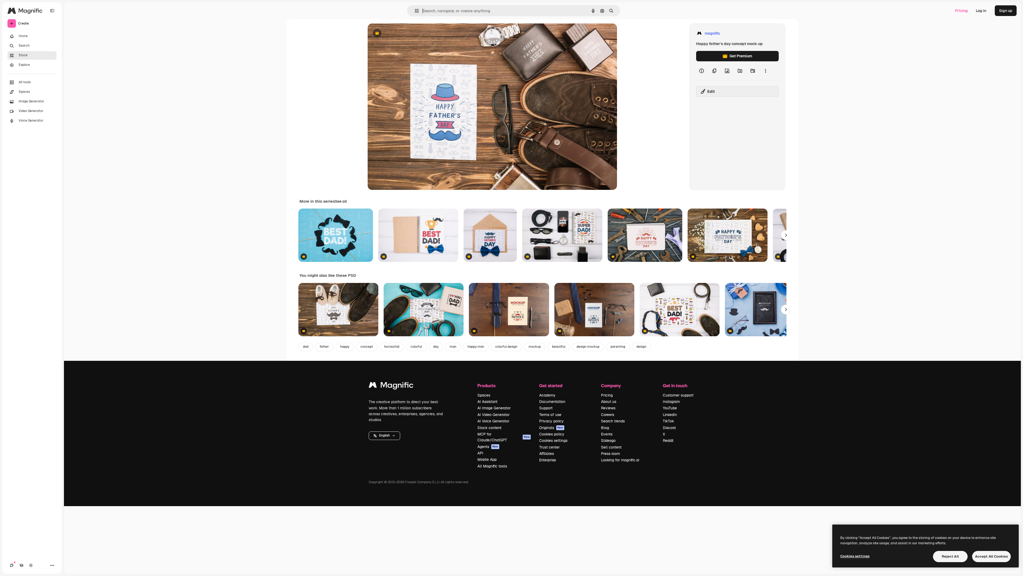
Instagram (671, 401)
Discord (669, 427)
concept (366, 347)
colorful (416, 347)
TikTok (668, 421)
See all (341, 201)
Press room (610, 453)
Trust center (549, 447)
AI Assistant (487, 401)
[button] (384, 435)
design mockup (588, 347)
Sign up (1005, 10)
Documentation (552, 401)
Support (546, 408)
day (436, 347)
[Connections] (11, 565)
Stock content (489, 427)
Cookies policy (551, 434)
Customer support (678, 395)
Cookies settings (553, 440)
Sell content (611, 447)
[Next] (786, 235)
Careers (607, 414)
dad (305, 347)
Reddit (668, 440)
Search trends (613, 421)
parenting (618, 347)
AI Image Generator (494, 408)
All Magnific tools (492, 466)
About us (608, 401)
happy (344, 347)
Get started (550, 385)
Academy (547, 395)
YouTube (670, 408)
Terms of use (550, 414)
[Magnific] (391, 386)
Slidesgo (608, 440)
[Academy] (21, 565)
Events (606, 434)
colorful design (506, 347)
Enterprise (547, 460)
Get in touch (675, 385)
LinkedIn (670, 414)
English (384, 435)
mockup (535, 347)
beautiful (558, 347)
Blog (605, 427)
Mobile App (487, 459)
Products (486, 385)
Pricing (961, 10)
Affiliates (546, 453)
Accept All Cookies (991, 556)
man (453, 347)
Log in (981, 10)
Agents (487, 446)
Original (401, 33)
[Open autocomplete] (414, 11)
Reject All (950, 556)
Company (611, 385)
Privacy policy (551, 421)
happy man (476, 347)
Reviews (608, 408)
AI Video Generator (493, 414)
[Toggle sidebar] (52, 10)
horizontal (391, 347)
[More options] (765, 71)
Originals (551, 427)
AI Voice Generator (493, 421)
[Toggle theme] (31, 565)
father (324, 347)
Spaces (483, 395)
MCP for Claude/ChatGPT (503, 437)
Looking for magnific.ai (620, 460)
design (641, 347)
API (480, 453)
